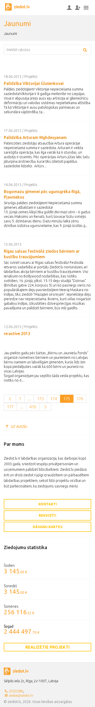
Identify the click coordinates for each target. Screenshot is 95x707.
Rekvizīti (47, 515)
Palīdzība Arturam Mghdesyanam (35, 137)
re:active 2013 (17, 333)
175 (66, 398)
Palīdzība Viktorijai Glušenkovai (34, 83)
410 (32, 407)
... (29, 398)
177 (10, 407)
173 (40, 398)
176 (80, 398)
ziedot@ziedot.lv (21, 695)
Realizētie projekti (47, 647)
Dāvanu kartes (48, 527)
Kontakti (48, 504)
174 (53, 398)
